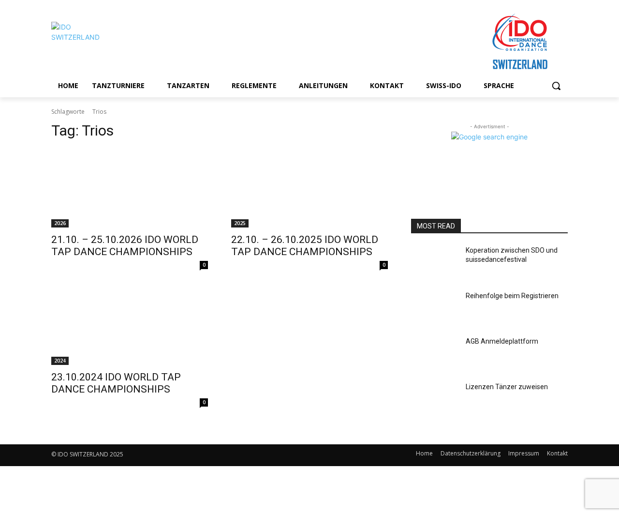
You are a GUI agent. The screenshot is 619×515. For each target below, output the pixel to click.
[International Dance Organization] (128, 42)
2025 (240, 223)
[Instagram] (261, 455)
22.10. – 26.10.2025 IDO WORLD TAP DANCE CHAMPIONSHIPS (304, 246)
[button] (556, 85)
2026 (60, 223)
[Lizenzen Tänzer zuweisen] (434, 398)
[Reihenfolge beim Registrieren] (434, 307)
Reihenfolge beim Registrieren (512, 296)
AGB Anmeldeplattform (502, 341)
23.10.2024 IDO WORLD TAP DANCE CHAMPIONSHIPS (116, 383)
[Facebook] (239, 455)
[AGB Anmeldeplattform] (434, 353)
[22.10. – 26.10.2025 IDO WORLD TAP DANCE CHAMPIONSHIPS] (309, 188)
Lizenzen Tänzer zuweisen (507, 387)
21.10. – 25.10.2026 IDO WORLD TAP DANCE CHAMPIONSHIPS (124, 246)
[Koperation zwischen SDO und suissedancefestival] (434, 262)
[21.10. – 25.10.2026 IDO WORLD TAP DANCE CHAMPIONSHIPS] (129, 188)
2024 (60, 360)
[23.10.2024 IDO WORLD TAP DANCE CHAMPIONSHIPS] (129, 326)
